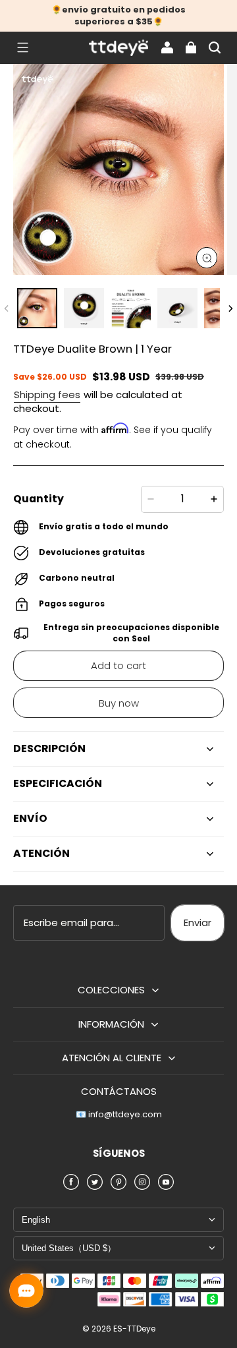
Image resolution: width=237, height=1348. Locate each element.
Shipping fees (47, 394)
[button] (22, 47)
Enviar (197, 922)
